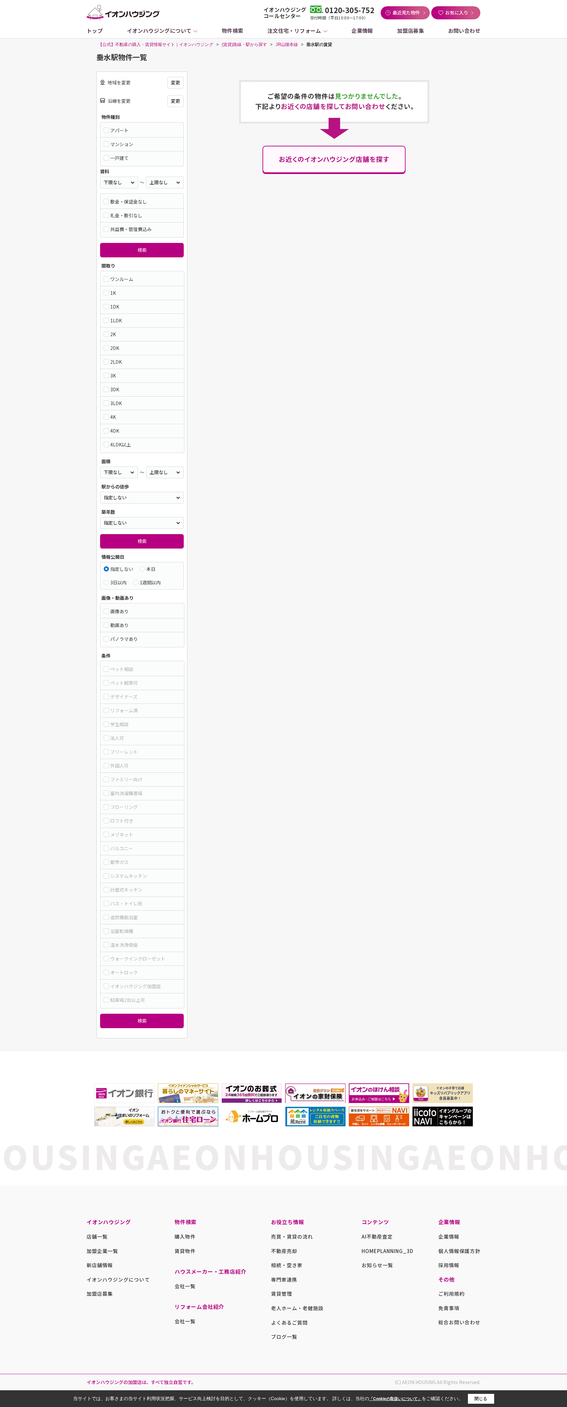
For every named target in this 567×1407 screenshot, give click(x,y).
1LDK (116, 320)
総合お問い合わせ (459, 1322)
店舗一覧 (97, 1236)
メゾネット (121, 834)
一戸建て (119, 158)
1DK (114, 306)
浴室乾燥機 (121, 931)
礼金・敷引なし (126, 215)
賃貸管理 (281, 1293)
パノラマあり (124, 639)
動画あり (119, 625)
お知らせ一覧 (377, 1265)
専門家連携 (284, 1279)
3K (113, 375)
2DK (114, 348)
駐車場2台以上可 (127, 1000)
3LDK (116, 403)
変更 (175, 82)
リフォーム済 (124, 710)
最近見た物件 (406, 12)
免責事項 (448, 1308)
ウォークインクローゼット (137, 958)
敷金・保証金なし (128, 201)
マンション (121, 144)
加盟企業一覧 (102, 1250)
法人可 (117, 738)
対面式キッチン (126, 889)
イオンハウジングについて (159, 30)
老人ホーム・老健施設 (297, 1308)
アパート (119, 130)
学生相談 (119, 724)
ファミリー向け (126, 779)
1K (113, 293)
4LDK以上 (120, 444)
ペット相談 (121, 669)
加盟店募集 (410, 30)
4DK (114, 430)
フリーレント (124, 751)
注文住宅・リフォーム (294, 30)
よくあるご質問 (289, 1322)
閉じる (480, 1398)
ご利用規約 (451, 1293)
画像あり (119, 611)
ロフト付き (121, 820)
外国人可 (119, 765)
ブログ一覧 (284, 1336)
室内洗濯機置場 (126, 793)
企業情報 (362, 30)
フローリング (124, 807)
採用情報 (448, 1265)
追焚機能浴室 (124, 917)
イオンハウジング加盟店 (135, 986)
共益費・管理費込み (131, 229)
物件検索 (232, 30)
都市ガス (119, 862)
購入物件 (185, 1236)
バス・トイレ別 (126, 903)
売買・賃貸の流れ (292, 1236)
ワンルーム (121, 279)
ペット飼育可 (124, 683)
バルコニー (121, 848)
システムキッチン (128, 876)
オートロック (124, 972)
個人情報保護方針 (459, 1250)
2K (113, 334)
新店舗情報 (100, 1265)
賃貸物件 (185, 1250)
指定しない (121, 569)
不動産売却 (284, 1250)
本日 (151, 569)
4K (113, 417)
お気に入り (456, 12)
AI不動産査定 (377, 1236)
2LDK (116, 361)
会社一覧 (185, 1286)
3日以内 (118, 582)
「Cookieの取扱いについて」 (395, 1398)
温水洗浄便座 (124, 945)
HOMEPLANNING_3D (388, 1250)
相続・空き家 (287, 1265)
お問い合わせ (464, 30)
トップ (95, 30)
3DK (114, 389)
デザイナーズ (123, 696)
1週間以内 (150, 582)
